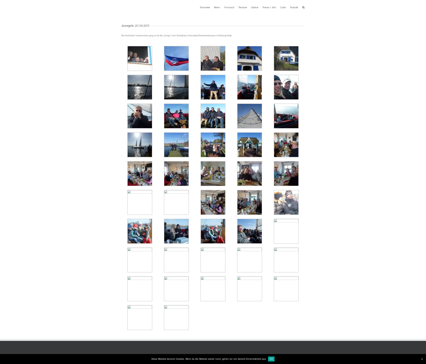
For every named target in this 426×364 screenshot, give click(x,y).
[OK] (422, 359)
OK (271, 359)
